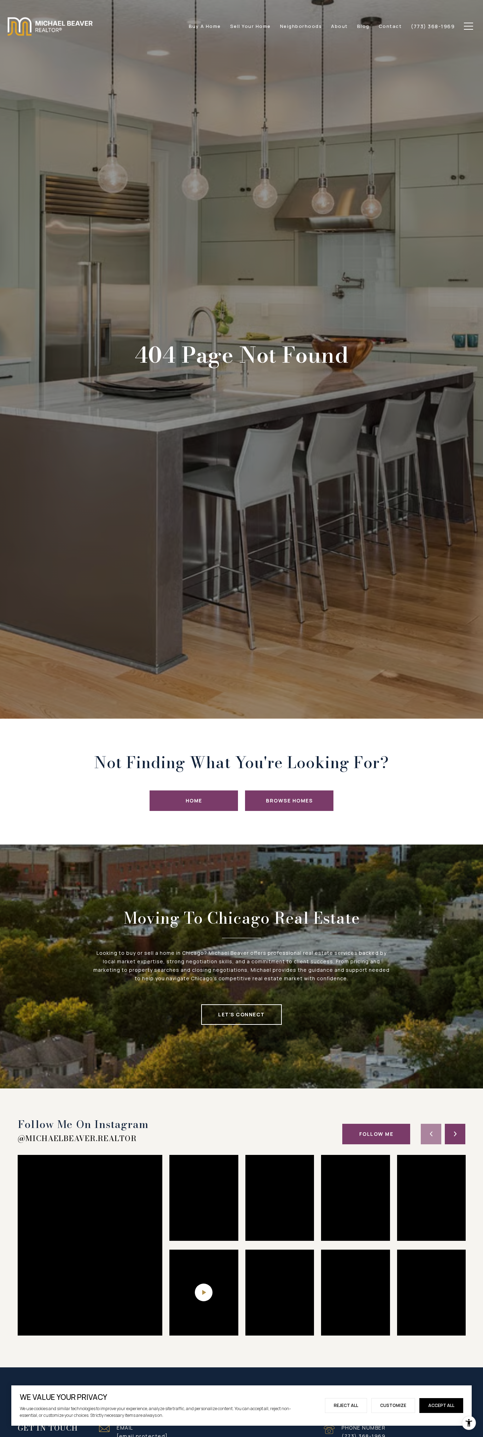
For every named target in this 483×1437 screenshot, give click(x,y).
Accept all (441, 1405)
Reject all (346, 1405)
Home (194, 800)
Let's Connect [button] (241, 1014)
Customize (393, 1405)
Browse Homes (289, 800)
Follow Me (376, 1134)
